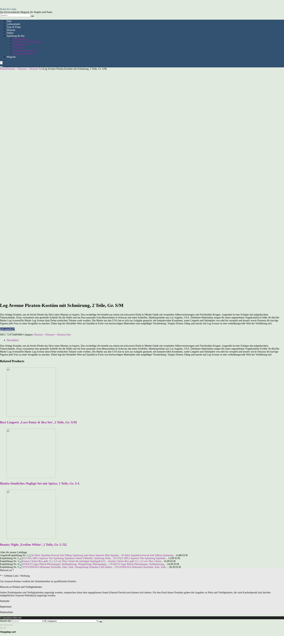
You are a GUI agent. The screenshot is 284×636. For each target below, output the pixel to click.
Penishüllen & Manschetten (27, 41)
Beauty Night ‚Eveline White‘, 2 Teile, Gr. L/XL (33, 544)
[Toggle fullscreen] (8, 625)
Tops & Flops (14, 27)
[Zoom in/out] (11, 625)
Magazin (11, 56)
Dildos (10, 32)
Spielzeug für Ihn (15, 35)
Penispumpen (20, 44)
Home (3, 68)
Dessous (11, 30)
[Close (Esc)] (1, 625)
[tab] (145, 340)
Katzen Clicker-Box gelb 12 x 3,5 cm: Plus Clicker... (135, 561)
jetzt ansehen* (7, 329)
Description (13, 340)
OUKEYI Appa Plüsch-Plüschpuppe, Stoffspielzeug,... (137, 564)
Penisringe (18, 47)
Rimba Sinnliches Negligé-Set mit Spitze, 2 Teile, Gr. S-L (40, 483)
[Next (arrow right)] (4, 627)
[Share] (4, 625)
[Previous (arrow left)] (1, 627)
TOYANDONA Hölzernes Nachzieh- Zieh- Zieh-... (141, 567)
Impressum (5, 606)
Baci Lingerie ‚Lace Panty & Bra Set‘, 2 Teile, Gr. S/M (38, 422)
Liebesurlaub (13, 24)
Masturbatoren (20, 38)
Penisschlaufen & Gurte (25, 50)
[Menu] (1, 62)
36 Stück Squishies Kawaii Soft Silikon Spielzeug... (148, 555)
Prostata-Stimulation (23, 53)
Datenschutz (6, 612)
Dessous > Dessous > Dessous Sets (24, 68)
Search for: (5, 620)
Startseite (4, 601)
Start (9, 21)
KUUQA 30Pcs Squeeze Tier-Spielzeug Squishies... (140, 558)
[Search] (32, 16)
